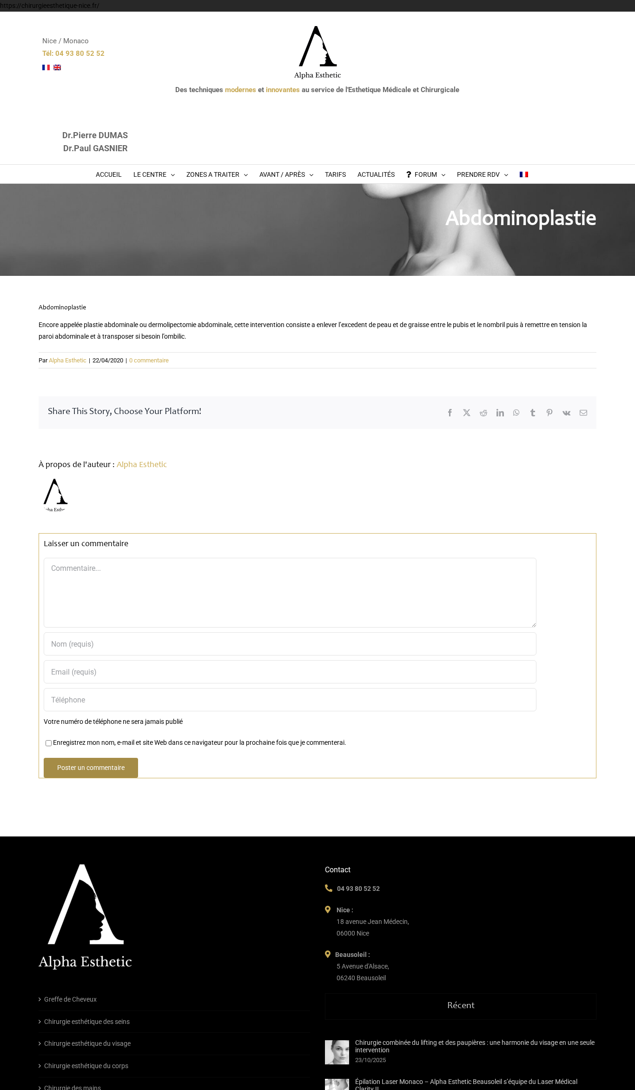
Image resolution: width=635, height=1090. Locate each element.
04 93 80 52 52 (358, 888)
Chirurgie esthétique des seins (87, 1021)
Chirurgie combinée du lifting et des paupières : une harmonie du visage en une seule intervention (475, 1046)
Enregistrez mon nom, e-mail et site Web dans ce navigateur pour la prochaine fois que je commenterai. (199, 742)
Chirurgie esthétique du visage (87, 1043)
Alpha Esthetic (67, 360)
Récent (461, 1006)
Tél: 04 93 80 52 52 (73, 53)
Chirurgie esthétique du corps (86, 1066)
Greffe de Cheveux (70, 999)
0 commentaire (149, 360)
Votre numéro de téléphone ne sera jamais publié (113, 721)
